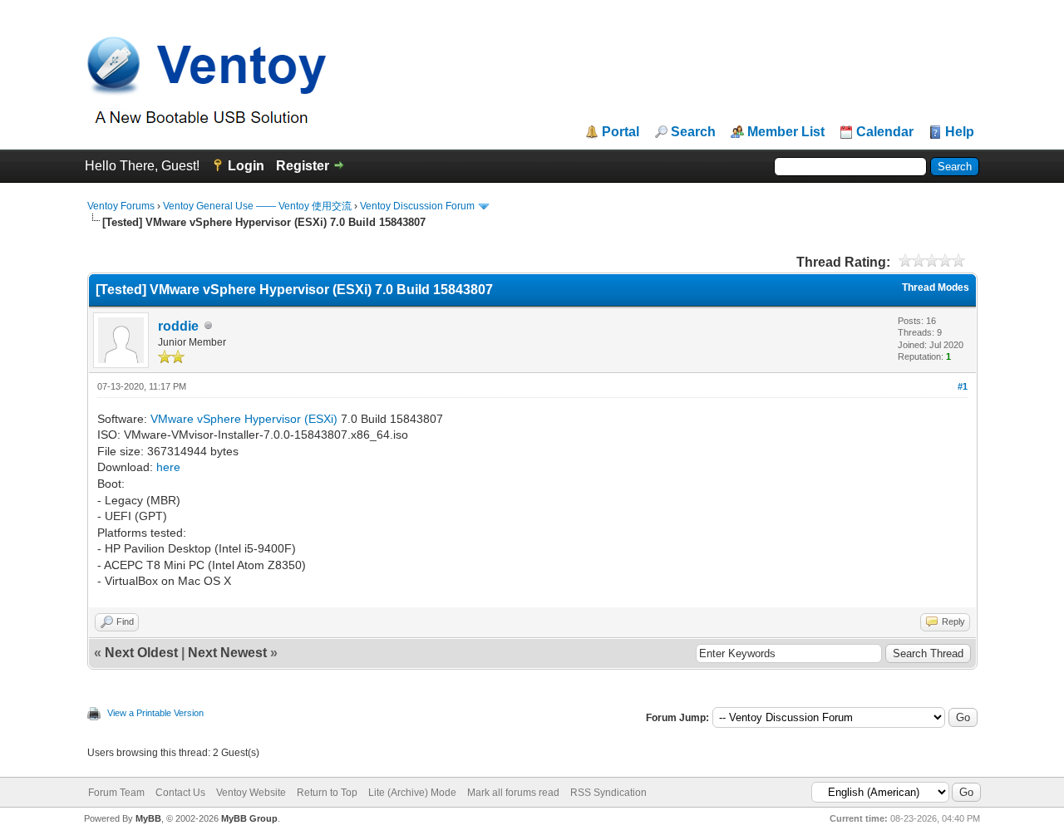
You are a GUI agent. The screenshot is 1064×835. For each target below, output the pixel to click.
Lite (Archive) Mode (412, 792)
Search (693, 132)
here (168, 467)
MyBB (148, 818)
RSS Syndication (608, 792)
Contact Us (180, 792)
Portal (620, 132)
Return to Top (327, 792)
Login (246, 166)
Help (959, 132)
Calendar (885, 132)
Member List (786, 132)
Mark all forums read (513, 792)
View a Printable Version (155, 713)
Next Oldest (141, 653)
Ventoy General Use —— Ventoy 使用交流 (257, 206)
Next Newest (227, 653)
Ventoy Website (251, 792)
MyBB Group (249, 818)
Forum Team (116, 792)
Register (302, 166)
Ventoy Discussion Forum (417, 206)
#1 (963, 386)
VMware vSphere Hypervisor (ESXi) (243, 418)
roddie (178, 326)
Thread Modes (935, 287)
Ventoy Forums (121, 206)
